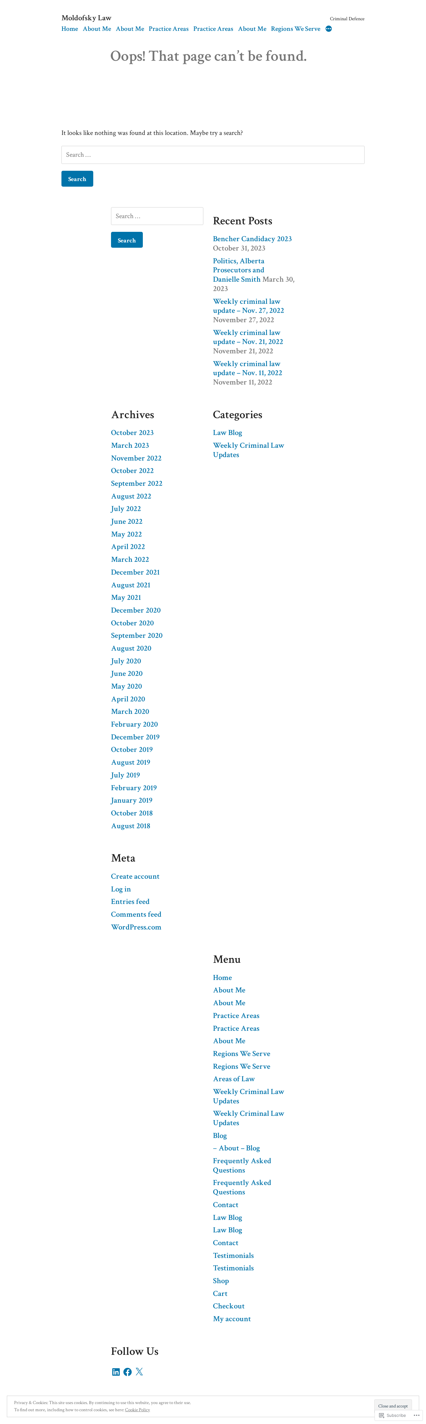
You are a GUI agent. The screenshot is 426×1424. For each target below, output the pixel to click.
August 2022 (131, 496)
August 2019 (130, 762)
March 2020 (130, 712)
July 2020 (126, 661)
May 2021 (126, 598)
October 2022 (132, 471)
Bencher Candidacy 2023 (252, 239)
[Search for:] (213, 154)
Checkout (229, 1306)
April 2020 (128, 699)
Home (69, 28)
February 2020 (134, 724)
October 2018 (132, 813)
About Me (97, 28)
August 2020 (131, 648)
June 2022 (127, 522)
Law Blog (227, 433)
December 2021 (135, 572)
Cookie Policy (137, 1410)
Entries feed (130, 902)
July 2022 (126, 509)
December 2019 (135, 737)
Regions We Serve (295, 28)
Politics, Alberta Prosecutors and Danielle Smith (238, 270)
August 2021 (130, 585)
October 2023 (132, 433)
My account (232, 1319)
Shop (221, 1281)
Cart (220, 1294)
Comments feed (136, 915)
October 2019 (132, 750)
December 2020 (136, 610)
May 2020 (126, 686)
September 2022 (136, 484)
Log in (121, 889)
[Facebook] (128, 1372)
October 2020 (132, 623)
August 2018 (130, 826)
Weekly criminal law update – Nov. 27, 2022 (248, 306)
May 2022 (126, 534)
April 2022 (128, 547)
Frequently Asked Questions (242, 1165)
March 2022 (130, 560)
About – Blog (239, 1148)
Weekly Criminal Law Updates (248, 450)
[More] (328, 29)
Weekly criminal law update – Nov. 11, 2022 (247, 368)
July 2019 (125, 775)
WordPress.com (136, 927)
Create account (135, 877)
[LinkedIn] (116, 1372)
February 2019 (134, 788)
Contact (226, 1205)
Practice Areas (169, 28)
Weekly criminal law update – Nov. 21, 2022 (248, 337)
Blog (220, 1136)
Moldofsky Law (86, 18)
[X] (139, 1372)
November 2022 (136, 458)
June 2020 (127, 674)
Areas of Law (234, 1079)
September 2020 (136, 636)
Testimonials (233, 1256)
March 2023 (130, 446)
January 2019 (131, 800)
